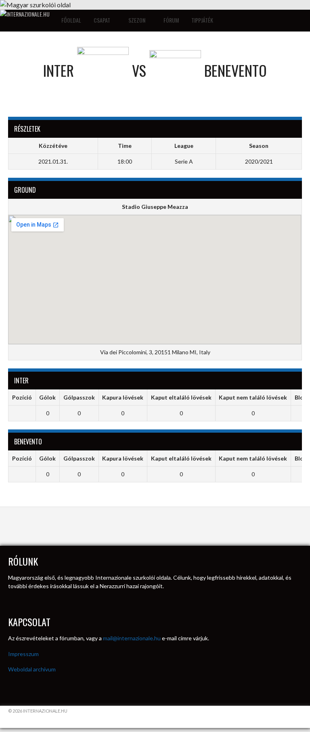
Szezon (137, 20)
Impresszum (23, 653)
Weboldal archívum (32, 669)
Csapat (102, 20)
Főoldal (71, 20)
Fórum (171, 20)
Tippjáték (202, 20)
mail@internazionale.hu (132, 638)
